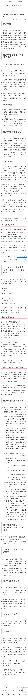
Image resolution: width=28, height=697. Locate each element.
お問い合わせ (20, 690)
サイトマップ (20, 687)
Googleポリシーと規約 (20, 259)
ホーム (7, 687)
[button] (25, 393)
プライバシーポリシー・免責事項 (7, 691)
